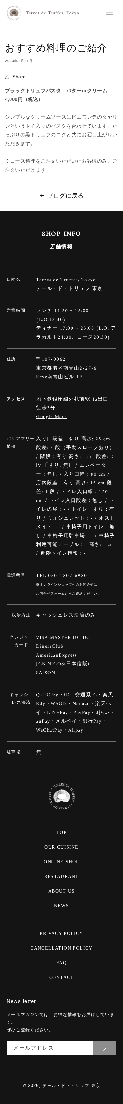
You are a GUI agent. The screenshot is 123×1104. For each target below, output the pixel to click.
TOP (61, 832)
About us (61, 891)
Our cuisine (61, 847)
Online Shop (61, 861)
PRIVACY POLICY (61, 933)
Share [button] (19, 76)
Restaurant (61, 876)
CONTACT (61, 977)
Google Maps (51, 417)
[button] (109, 13)
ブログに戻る (65, 195)
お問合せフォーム (50, 594)
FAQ (61, 962)
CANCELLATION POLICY (61, 948)
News (61, 905)
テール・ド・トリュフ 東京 (71, 1085)
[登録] (104, 1048)
